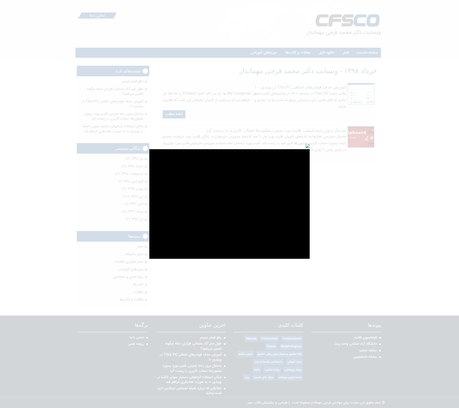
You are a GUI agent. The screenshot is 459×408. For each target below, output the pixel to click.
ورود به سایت (229, 234)
